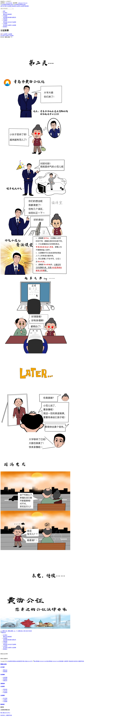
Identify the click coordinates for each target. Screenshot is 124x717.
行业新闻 (5, 692)
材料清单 (5, 679)
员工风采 (3, 35)
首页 (2, 6)
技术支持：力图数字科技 (6, 715)
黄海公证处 (4, 664)
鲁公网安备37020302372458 (52, 661)
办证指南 (9, 6)
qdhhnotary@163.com (22, 2)
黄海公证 (5, 670)
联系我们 (27, 6)
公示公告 (5, 690)
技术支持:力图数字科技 (78, 661)
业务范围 (5, 677)
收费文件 (5, 680)
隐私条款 (71, 661)
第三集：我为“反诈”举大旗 (24, 630)
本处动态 (5, 689)
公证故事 (10, 34)
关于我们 (5, 6)
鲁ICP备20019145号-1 (28, 661)
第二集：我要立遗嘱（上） (8, 630)
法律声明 (66, 661)
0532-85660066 (9, 2)
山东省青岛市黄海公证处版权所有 (15, 661)
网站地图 (61, 661)
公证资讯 (18, 6)
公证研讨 (7, 35)
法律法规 (14, 6)
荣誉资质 (5, 671)
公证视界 (22, 6)
